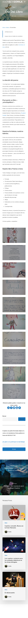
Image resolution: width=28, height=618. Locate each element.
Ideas (14, 7)
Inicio (4, 27)
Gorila (14, 16)
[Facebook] (11, 408)
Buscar (4, 416)
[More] (19, 408)
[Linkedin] (17, 408)
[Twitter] (14, 408)
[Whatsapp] (8, 408)
